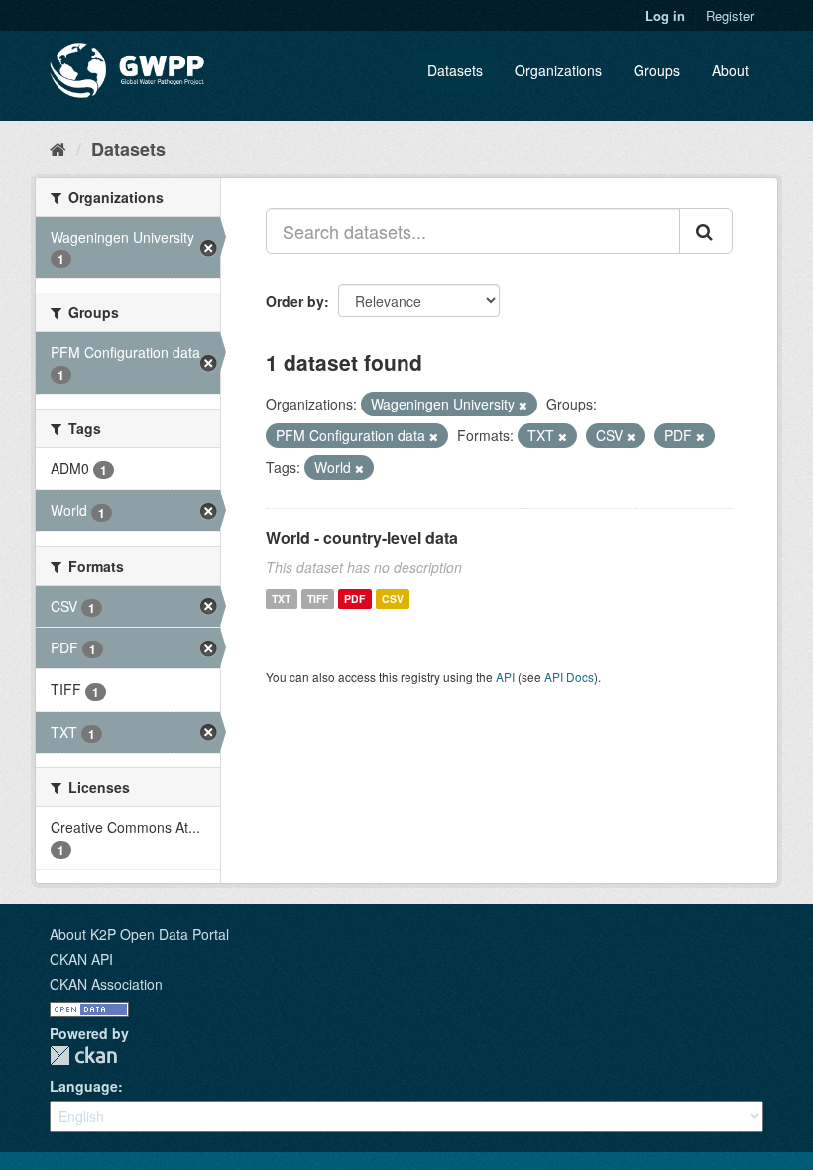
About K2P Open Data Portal (139, 934)
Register (730, 15)
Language (84, 1086)
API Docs (569, 676)
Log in (665, 15)
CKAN (83, 1055)
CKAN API (81, 959)
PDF (354, 598)
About (730, 70)
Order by (295, 301)
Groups (657, 70)
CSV (393, 598)
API (505, 676)
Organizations (558, 70)
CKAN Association (106, 984)
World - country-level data (362, 537)
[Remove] (523, 404)
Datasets (455, 70)
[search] (706, 231)
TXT (281, 598)
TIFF (317, 598)
